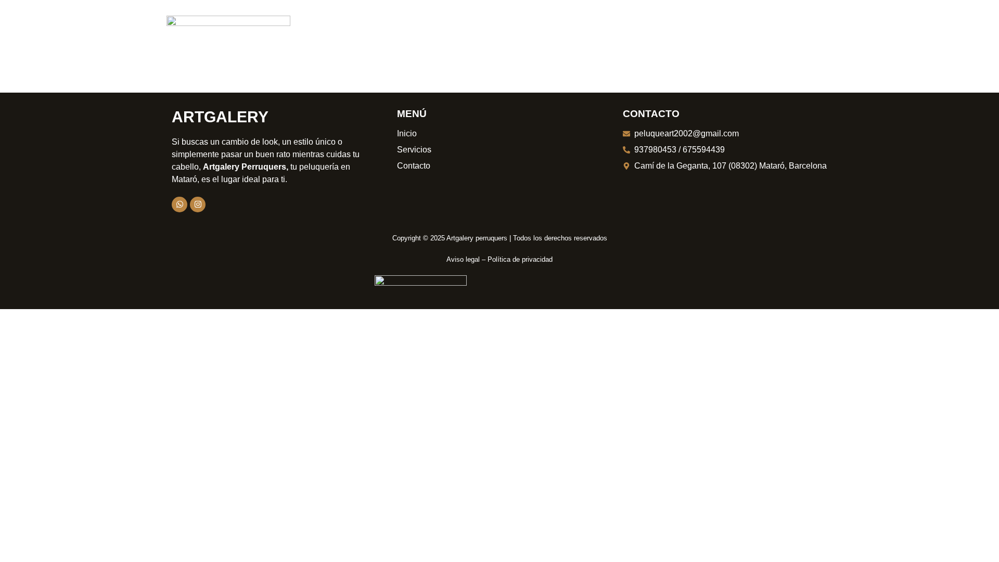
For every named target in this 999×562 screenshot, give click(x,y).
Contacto (657, 27)
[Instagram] (198, 204)
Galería (594, 27)
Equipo (538, 27)
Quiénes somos (399, 27)
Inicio (330, 27)
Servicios (478, 27)
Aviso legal (463, 259)
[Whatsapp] (179, 204)
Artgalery (220, 116)
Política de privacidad (520, 259)
